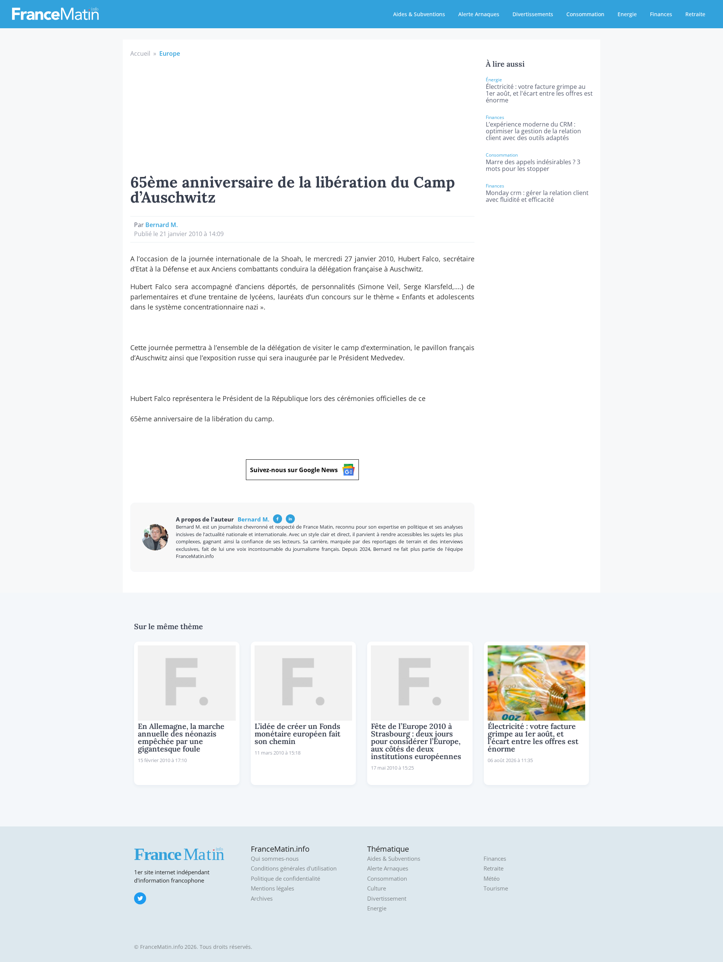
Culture (376, 888)
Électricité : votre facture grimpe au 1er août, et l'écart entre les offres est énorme (539, 93)
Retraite (695, 14)
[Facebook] (277, 518)
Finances (661, 14)
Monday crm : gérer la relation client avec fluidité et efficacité (537, 196)
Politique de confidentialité (285, 878)
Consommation (585, 14)
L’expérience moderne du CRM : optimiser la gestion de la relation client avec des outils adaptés (533, 131)
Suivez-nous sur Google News (294, 470)
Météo (492, 878)
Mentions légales (272, 888)
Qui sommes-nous (275, 858)
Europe (169, 53)
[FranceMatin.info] (55, 13)
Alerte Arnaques (478, 14)
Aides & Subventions (419, 14)
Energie (627, 14)
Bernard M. (161, 225)
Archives (262, 898)
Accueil (140, 53)
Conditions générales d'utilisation (294, 868)
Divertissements (533, 14)
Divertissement (386, 898)
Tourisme (496, 888)
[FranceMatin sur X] (140, 898)
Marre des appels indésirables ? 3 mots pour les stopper (533, 165)
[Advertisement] (302, 114)
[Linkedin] (290, 518)
